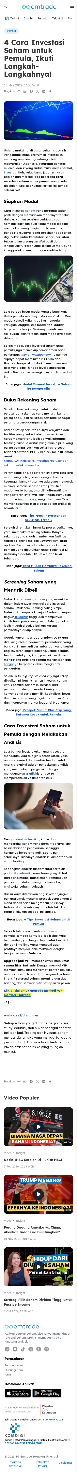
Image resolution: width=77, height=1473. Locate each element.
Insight (28, 18)
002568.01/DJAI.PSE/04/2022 (24, 1443)
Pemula (42, 18)
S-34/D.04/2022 (53, 1419)
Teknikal (57, 18)
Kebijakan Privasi (42, 1464)
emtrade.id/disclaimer (21, 1015)
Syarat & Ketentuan (16, 1464)
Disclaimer (65, 1462)
